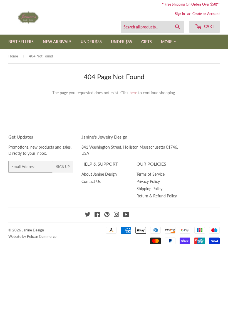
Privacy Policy (148, 181)
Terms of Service (151, 174)
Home (13, 56)
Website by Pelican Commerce (32, 236)
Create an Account (206, 14)
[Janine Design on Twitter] (87, 215)
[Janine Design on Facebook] (97, 215)
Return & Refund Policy (157, 195)
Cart (208, 26)
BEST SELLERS (21, 41)
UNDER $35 (91, 41)
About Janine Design (99, 174)
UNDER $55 (121, 41)
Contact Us (91, 181)
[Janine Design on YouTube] (126, 215)
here (133, 92)
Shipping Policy (149, 188)
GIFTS (146, 41)
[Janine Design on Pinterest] (107, 215)
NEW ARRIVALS (57, 41)
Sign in (180, 14)
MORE (167, 41)
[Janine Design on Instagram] (116, 215)
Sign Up (63, 167)
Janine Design (33, 230)
